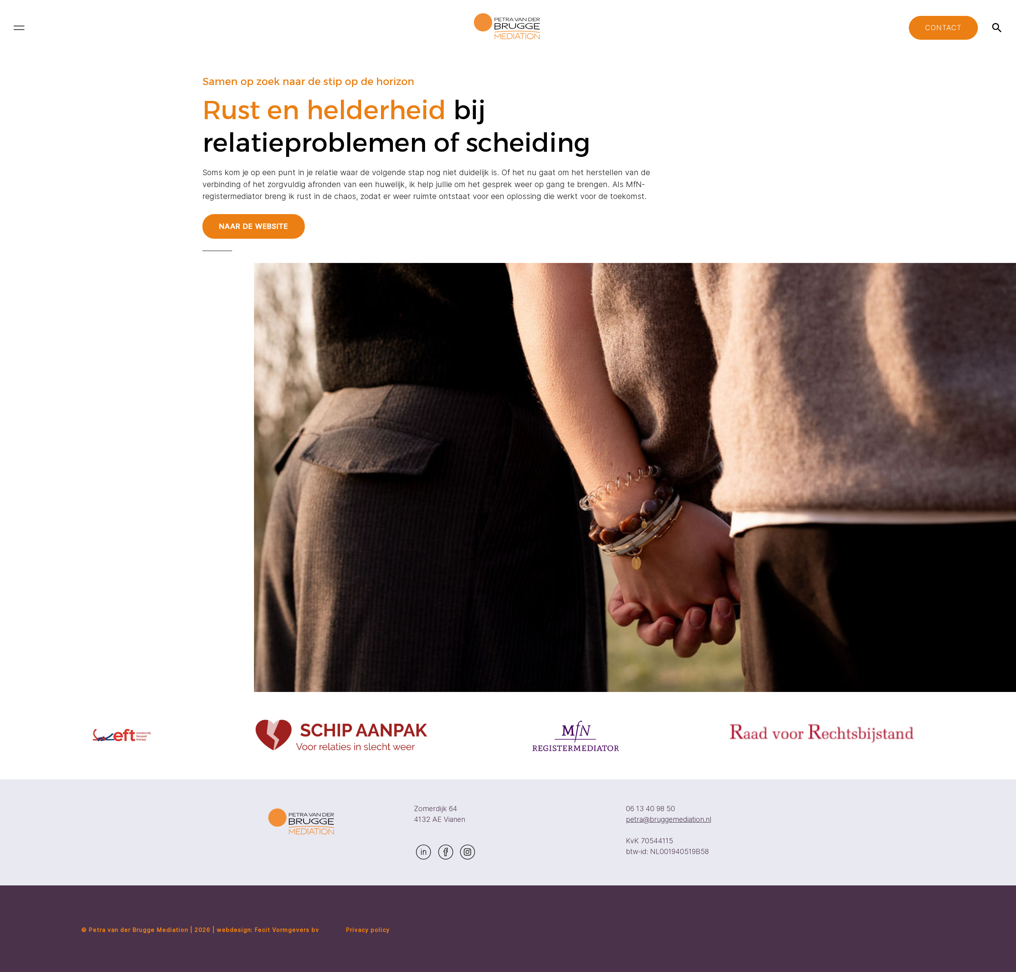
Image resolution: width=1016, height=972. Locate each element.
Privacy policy (368, 929)
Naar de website (253, 226)
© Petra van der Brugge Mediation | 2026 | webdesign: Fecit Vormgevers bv (200, 929)
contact (943, 27)
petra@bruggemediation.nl (668, 819)
